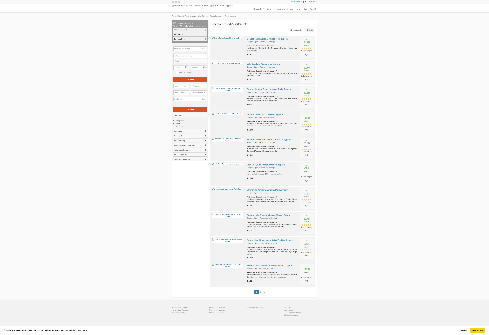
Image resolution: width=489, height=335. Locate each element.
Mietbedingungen (291, 315)
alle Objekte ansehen (197, 26)
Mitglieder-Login (296, 2)
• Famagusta (178, 121)
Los (203, 49)
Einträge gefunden (182, 23)
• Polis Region (179, 126)
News (269, 9)
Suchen (190, 79)
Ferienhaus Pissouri (217, 307)
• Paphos (177, 123)
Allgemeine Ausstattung (184, 145)
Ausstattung (179, 141)
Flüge (305, 9)
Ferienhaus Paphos (180, 310)
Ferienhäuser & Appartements (184, 16)
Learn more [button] (82, 330)
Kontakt (313, 9)
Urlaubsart (178, 131)
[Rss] (173, 2)
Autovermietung (293, 9)
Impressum (288, 310)
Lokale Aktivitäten (182, 159)
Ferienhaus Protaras (254, 307)
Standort (178, 115)
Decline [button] (463, 330)
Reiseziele (259, 9)
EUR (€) (312, 2)
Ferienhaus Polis (178, 312)
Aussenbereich (180, 155)
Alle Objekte (203, 16)
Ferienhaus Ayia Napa (218, 312)
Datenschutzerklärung (292, 312)
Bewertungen (306, 51)
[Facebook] (176, 2)
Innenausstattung (182, 150)
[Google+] (179, 2)
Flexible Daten (185, 72)
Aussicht (178, 136)
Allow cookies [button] (477, 330)
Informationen (279, 9)
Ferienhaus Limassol (217, 310)
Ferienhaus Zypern (179, 307)
